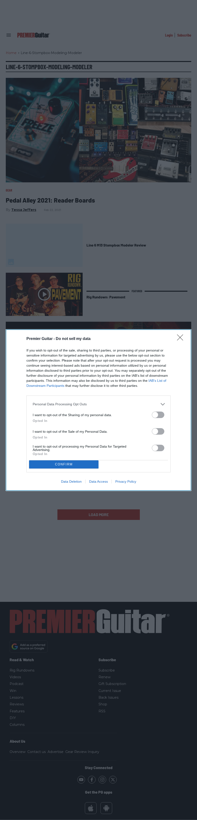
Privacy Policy (125, 481)
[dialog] (98, 410)
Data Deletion (71, 481)
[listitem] (98, 404)
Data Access (98, 481)
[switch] (158, 415)
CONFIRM (64, 464)
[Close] (181, 339)
